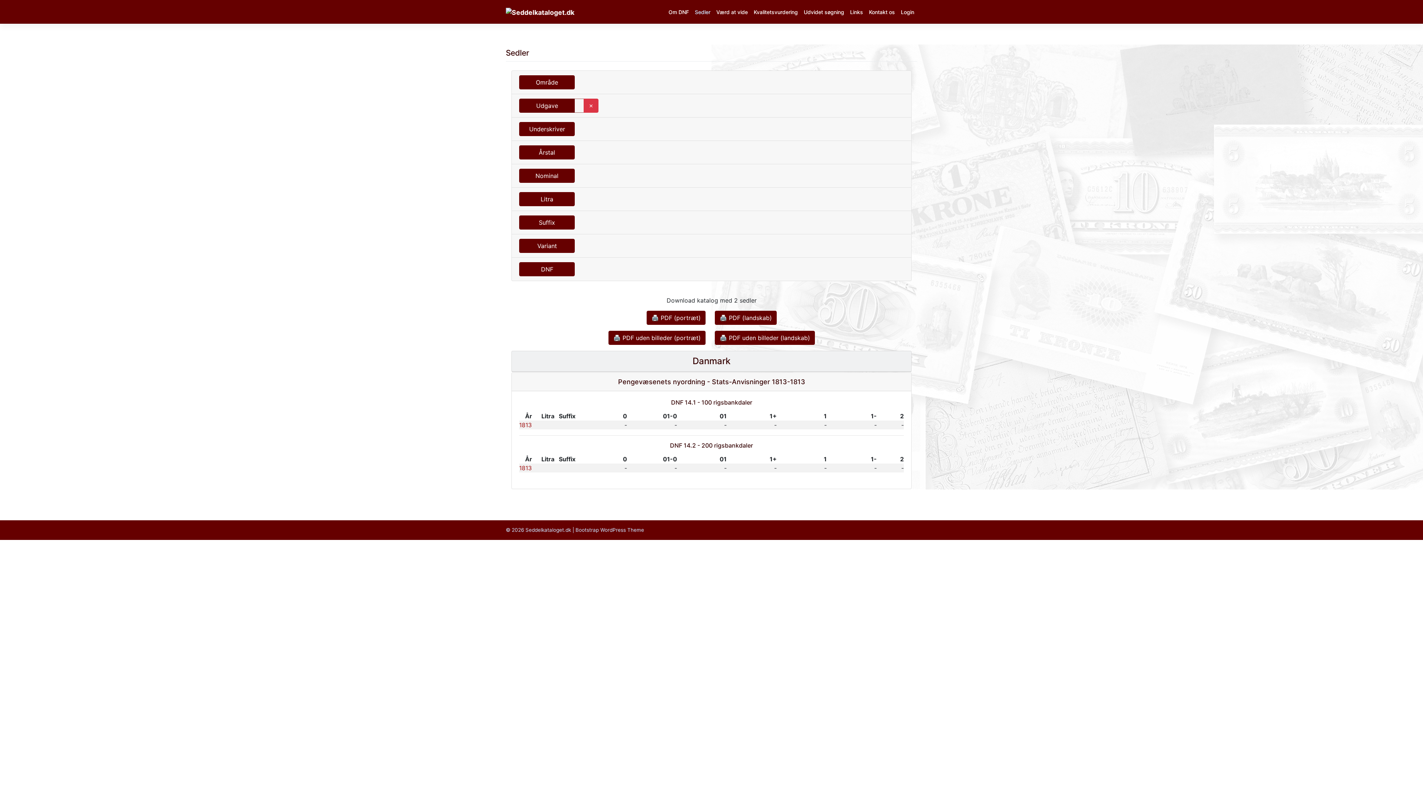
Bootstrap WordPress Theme (609, 530)
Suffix (547, 222)
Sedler (702, 12)
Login (907, 12)
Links (856, 12)
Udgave (547, 105)
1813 (525, 425)
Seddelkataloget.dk (548, 530)
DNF (547, 269)
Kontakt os (882, 12)
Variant (547, 246)
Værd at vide (732, 12)
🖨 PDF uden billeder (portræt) (657, 338)
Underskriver (547, 129)
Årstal (547, 152)
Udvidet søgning (824, 12)
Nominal (546, 175)
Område (547, 82)
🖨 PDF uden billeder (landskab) (765, 338)
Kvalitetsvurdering (776, 12)
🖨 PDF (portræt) (676, 318)
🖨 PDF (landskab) (746, 318)
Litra (547, 199)
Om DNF (679, 12)
